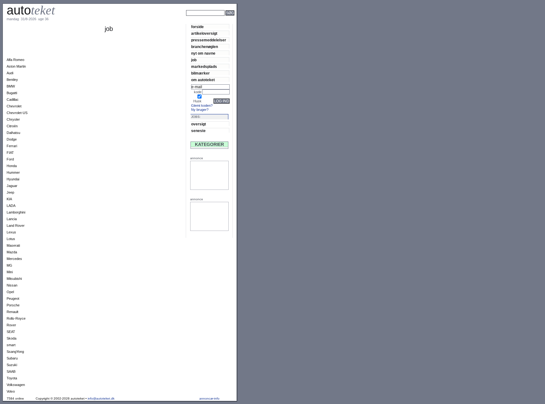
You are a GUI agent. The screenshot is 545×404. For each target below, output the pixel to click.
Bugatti (12, 93)
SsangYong (15, 351)
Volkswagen (16, 385)
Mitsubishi (14, 278)
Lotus (11, 239)
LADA (11, 206)
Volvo (11, 391)
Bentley (12, 79)
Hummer (13, 172)
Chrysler (13, 119)
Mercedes (14, 259)
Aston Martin (16, 66)
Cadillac (13, 99)
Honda (12, 166)
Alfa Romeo (15, 60)
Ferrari (12, 146)
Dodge (12, 139)
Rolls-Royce (16, 318)
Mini (10, 272)
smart (11, 345)
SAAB (11, 371)
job (193, 60)
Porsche (13, 305)
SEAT (11, 332)
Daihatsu (13, 133)
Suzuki (12, 365)
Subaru (12, 358)
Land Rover (16, 225)
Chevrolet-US (17, 113)
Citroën (12, 126)
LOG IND (221, 101)
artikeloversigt (204, 33)
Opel (10, 292)
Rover (11, 325)
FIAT (10, 152)
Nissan (12, 285)
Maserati (13, 245)
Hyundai (13, 179)
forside (197, 27)
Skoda (11, 338)
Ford (10, 159)
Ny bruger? (199, 110)
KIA (9, 199)
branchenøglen (204, 47)
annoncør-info (209, 398)
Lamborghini (16, 212)
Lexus (11, 232)
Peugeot (13, 298)
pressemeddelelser (208, 40)
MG (9, 265)
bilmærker (200, 73)
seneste (198, 131)
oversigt (198, 124)
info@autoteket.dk (101, 398)
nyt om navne (203, 53)
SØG (230, 13)
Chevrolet (14, 106)
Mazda (12, 252)
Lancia (12, 219)
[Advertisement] (259, 21)
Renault (12, 312)
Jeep (10, 192)
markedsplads (204, 66)
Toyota (12, 378)
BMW (11, 86)
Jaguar (12, 186)
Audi (10, 73)
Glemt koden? (202, 105)
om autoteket (203, 80)
